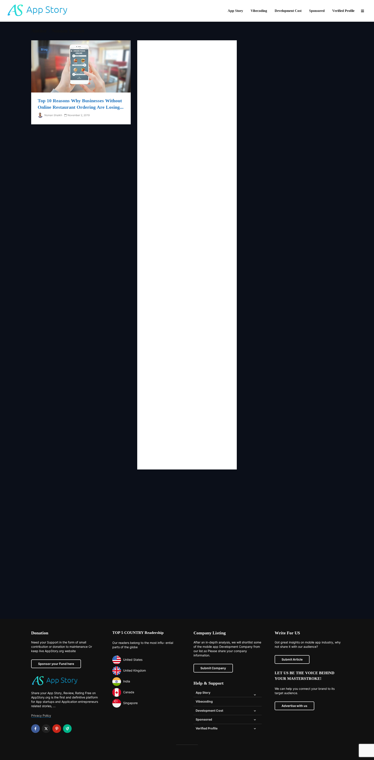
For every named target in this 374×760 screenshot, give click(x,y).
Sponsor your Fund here (56, 664)
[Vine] (67, 728)
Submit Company (213, 668)
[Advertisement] (187, 254)
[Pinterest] (56, 728)
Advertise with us (294, 706)
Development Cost (288, 11)
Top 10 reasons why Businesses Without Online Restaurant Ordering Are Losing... (81, 104)
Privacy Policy (41, 715)
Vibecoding (259, 11)
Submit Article (292, 659)
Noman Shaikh (53, 115)
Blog (44, 49)
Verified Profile (343, 11)
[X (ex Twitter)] (46, 728)
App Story (235, 11)
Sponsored (317, 11)
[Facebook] (35, 728)
